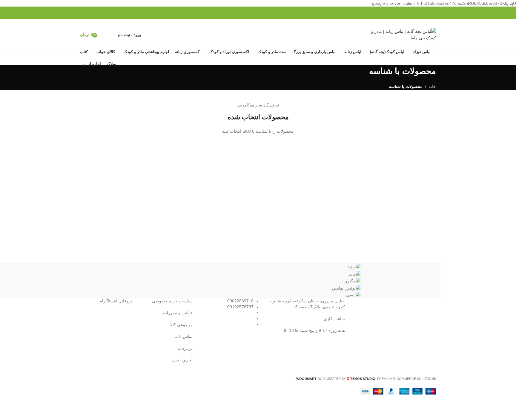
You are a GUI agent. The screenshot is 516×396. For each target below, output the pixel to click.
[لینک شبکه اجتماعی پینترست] (97, 13)
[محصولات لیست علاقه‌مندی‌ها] (103, 35)
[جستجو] (112, 35)
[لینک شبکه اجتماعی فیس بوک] (111, 13)
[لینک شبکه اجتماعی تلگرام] (83, 13)
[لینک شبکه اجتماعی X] (104, 13)
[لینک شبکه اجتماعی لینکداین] (90, 13)
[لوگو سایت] (398, 34)
